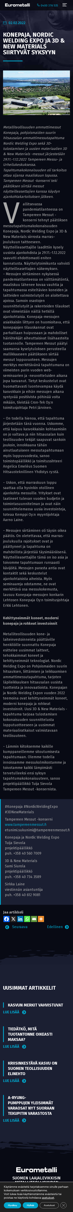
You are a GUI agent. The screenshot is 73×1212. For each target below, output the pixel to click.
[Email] (34, 919)
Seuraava (19, 927)
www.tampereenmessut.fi (25, 825)
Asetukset (49, 1205)
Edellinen (55, 927)
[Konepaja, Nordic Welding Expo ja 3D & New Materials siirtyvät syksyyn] (36, 93)
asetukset (48, 1198)
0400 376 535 (49, 5)
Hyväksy (12, 1205)
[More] (41, 919)
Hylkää (30, 1205)
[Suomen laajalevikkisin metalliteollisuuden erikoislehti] (16, 5)
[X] (13, 919)
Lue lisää (11, 1012)
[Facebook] (6, 919)
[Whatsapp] (27, 919)
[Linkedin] (20, 919)
